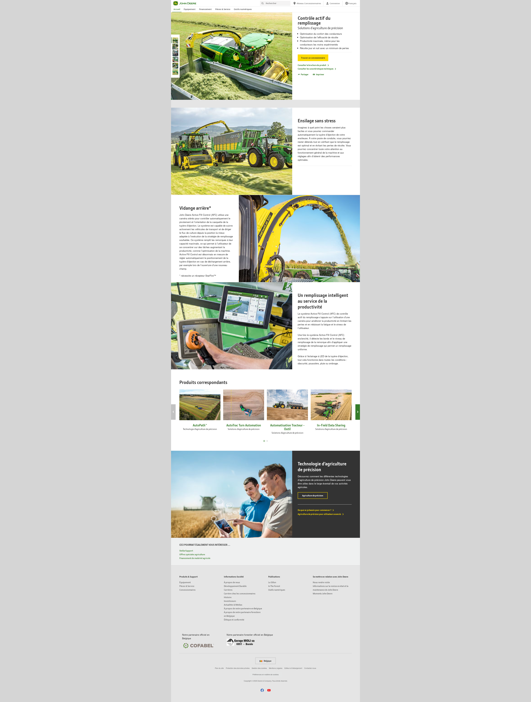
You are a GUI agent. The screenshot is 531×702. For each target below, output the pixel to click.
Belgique (267, 660)
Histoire (227, 597)
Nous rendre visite (321, 582)
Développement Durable (235, 586)
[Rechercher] (262, 3)
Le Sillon (272, 582)
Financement (205, 9)
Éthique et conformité (234, 619)
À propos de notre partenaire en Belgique (243, 608)
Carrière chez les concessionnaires (239, 593)
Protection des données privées (238, 668)
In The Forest (274, 586)
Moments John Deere (322, 593)
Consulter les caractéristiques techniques (315, 68)
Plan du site (219, 668)
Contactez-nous (310, 668)
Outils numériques (243, 9)
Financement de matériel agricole (194, 558)
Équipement (190, 9)
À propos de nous (232, 582)
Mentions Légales (275, 668)
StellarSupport (186, 550)
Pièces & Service (222, 9)
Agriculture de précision (315, 496)
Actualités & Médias (233, 604)
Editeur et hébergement (293, 668)
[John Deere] (186, 3)
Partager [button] (305, 74)
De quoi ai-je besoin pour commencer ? (314, 510)
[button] (262, 690)
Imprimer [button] (320, 74)
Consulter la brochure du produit (312, 65)
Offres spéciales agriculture (192, 554)
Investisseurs (230, 600)
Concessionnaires (187, 589)
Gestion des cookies (259, 668)
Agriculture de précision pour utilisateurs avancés (319, 514)
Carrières (228, 589)
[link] (351, 3)
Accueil (177, 9)
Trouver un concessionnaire (313, 57)
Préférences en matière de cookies (266, 674)
